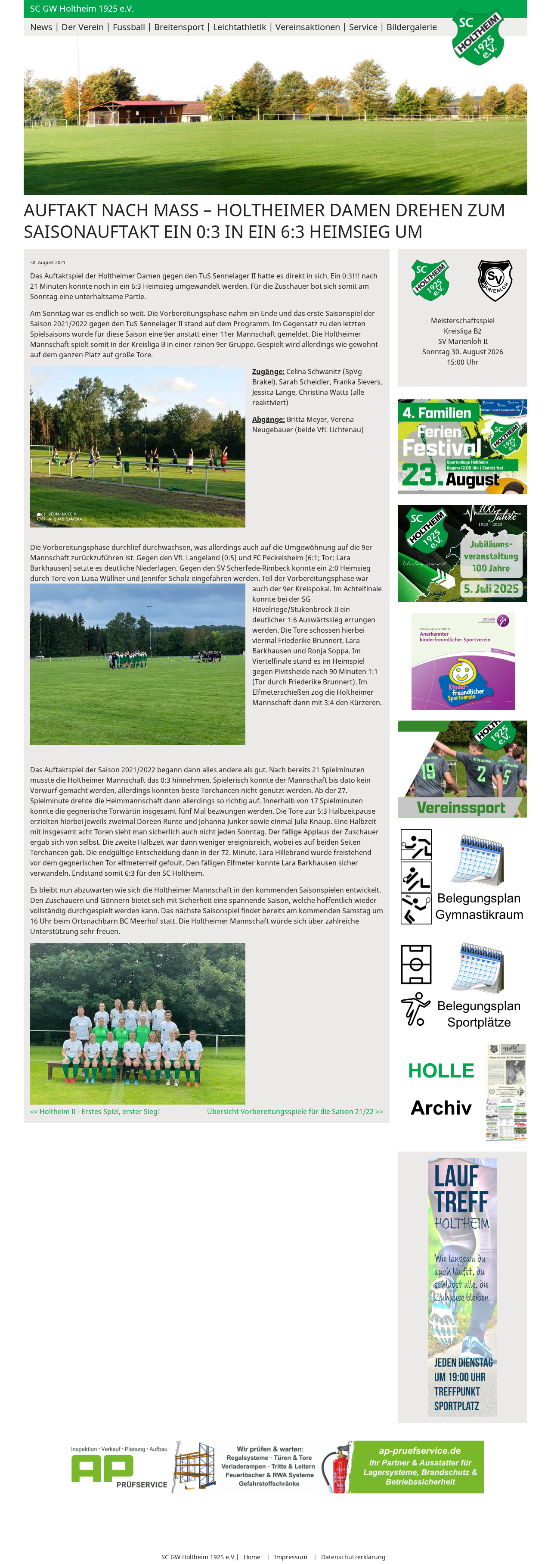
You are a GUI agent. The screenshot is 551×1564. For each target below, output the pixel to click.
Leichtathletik (239, 27)
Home (252, 1557)
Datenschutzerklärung (353, 1557)
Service (363, 27)
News (41, 27)
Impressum (290, 1557)
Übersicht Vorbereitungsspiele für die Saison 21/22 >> (295, 1111)
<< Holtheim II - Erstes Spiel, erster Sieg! (95, 1111)
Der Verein (83, 27)
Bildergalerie (412, 27)
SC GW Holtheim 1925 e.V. (82, 8)
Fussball (129, 27)
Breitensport (179, 27)
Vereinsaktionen (308, 27)
